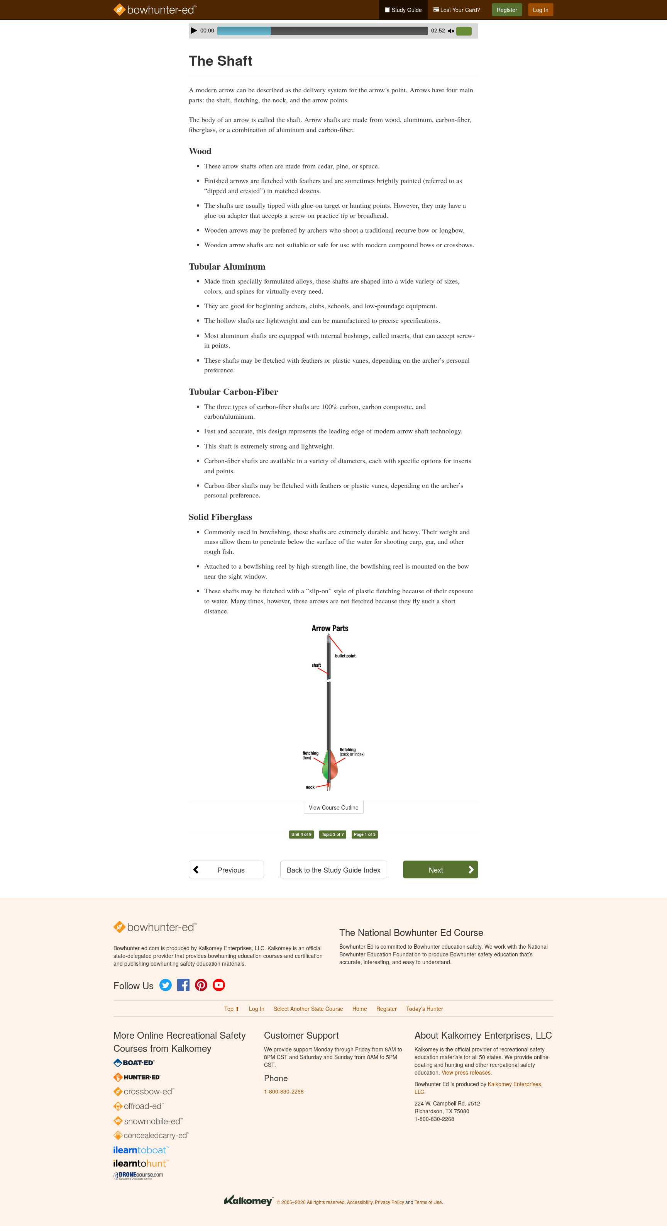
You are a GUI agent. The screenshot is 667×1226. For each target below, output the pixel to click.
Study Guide (406, 10)
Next (436, 869)
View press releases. (467, 1072)
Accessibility (359, 1202)
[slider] (467, 32)
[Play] (194, 30)
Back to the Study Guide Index (334, 869)
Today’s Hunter (424, 1008)
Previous (231, 869)
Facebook (183, 985)
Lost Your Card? (459, 10)
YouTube (219, 985)
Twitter (165, 985)
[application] (333, 31)
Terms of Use (428, 1202)
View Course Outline (334, 807)
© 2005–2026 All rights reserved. (311, 1202)
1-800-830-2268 (284, 1091)
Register (507, 10)
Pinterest (201, 985)
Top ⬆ (232, 1008)
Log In (540, 10)
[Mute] (451, 31)
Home (359, 1008)
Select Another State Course (308, 1008)
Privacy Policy (389, 1202)
